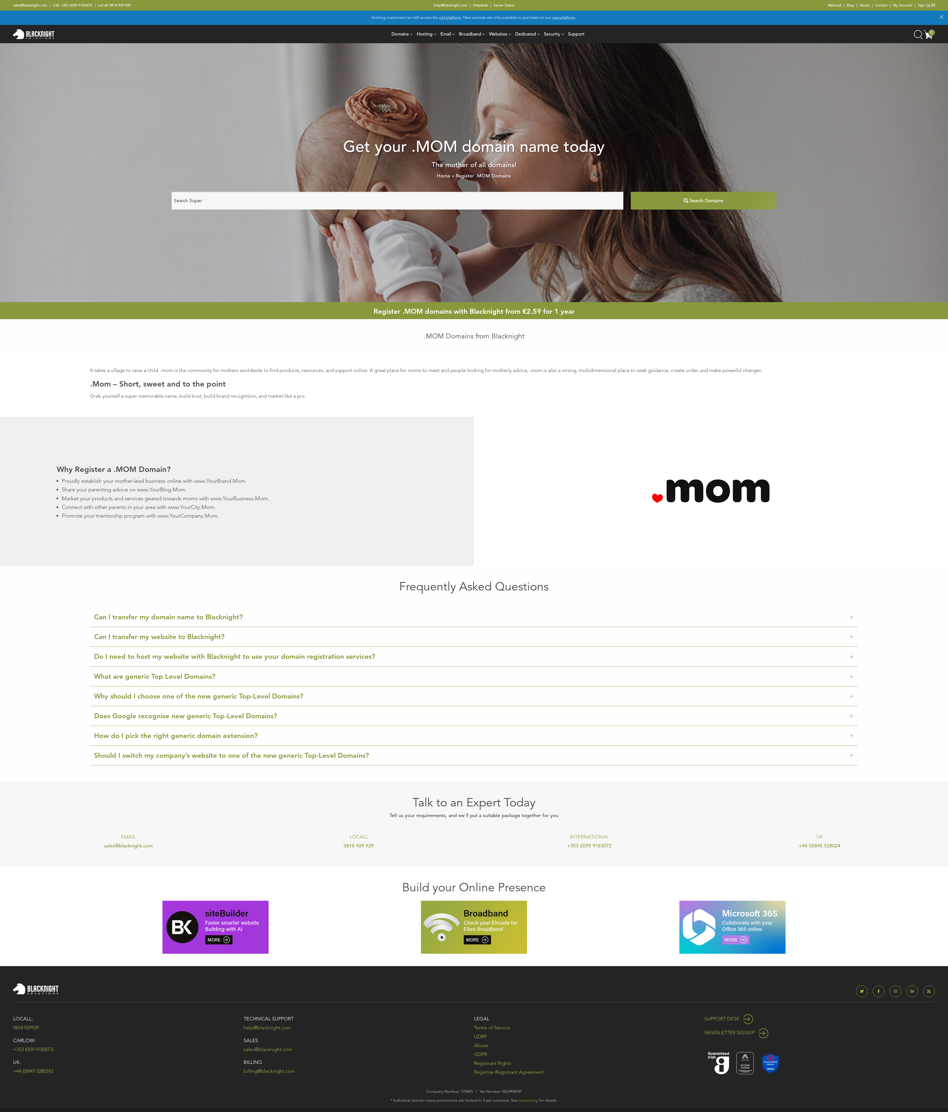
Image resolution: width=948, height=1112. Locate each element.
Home (443, 176)
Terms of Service (492, 1028)
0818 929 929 (120, 5)
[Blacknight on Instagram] (897, 991)
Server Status (504, 5)
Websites (498, 34)
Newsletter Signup (730, 1032)
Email (445, 34)
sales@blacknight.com (30, 5)
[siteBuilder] (215, 926)
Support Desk (722, 1019)
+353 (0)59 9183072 (76, 5)
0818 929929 (26, 1028)
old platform (450, 17)
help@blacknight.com (450, 5)
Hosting (425, 34)
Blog (850, 5)
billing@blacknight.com (269, 1071)
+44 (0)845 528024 (819, 846)
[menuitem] (400, 34)
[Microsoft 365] (732, 926)
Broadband (470, 34)
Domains (400, 34)
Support (576, 34)
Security (552, 34)
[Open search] (918, 34)
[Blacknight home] (33, 34)
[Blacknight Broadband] (474, 926)
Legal (481, 1019)
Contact (881, 5)
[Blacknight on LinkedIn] (914, 991)
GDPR (480, 1054)
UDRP (480, 1036)
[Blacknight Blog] (929, 991)
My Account (902, 5)
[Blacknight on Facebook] (881, 991)
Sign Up (924, 5)
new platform (563, 17)
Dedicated (525, 34)
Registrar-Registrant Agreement (509, 1072)
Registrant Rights (493, 1063)
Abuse (481, 1045)
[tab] (474, 617)
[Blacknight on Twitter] (864, 991)
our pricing (528, 1100)
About (864, 5)
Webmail (834, 5)
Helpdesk (480, 5)
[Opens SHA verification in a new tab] (770, 1062)
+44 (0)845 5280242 (33, 1071)
